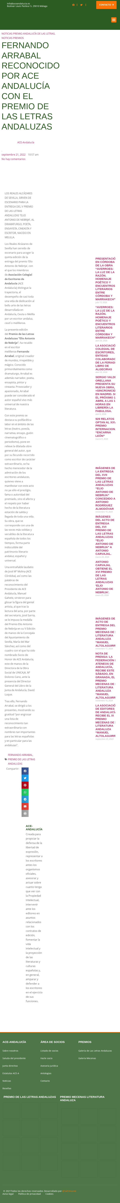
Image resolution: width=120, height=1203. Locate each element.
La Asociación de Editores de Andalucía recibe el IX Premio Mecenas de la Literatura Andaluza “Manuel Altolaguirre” (107, 720)
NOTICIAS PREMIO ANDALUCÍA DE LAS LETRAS (28, 33)
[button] (113, 19)
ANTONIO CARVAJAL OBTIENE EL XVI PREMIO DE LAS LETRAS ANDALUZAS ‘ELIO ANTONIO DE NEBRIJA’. (104, 577)
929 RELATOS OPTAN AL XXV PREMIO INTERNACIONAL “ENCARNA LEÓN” (107, 427)
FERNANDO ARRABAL (20, 755)
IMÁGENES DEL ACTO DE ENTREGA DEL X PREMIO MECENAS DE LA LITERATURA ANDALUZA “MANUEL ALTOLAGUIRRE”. (107, 632)
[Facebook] (73, 5)
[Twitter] (81, 5)
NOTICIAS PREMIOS (13, 38)
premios (84, 1042)
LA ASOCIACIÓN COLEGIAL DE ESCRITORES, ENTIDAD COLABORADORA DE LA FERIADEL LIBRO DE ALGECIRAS (107, 357)
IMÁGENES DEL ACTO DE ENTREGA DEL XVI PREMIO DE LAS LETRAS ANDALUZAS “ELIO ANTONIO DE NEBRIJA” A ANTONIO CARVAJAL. (104, 535)
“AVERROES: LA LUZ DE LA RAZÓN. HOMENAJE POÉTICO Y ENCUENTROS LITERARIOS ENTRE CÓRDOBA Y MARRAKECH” (105, 322)
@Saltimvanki (69, 1191)
